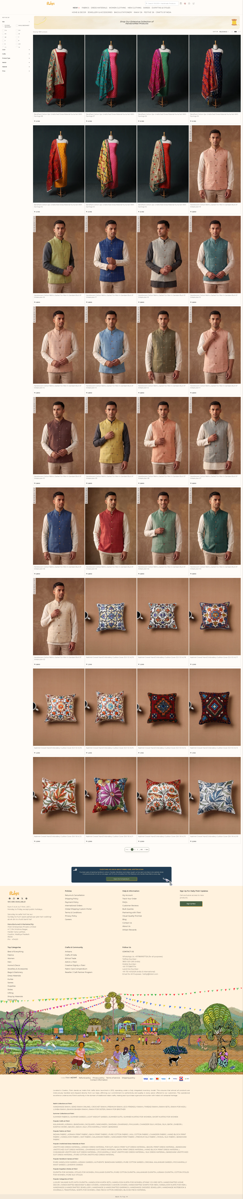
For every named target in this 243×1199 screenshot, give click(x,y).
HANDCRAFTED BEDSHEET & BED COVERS (79, 1185)
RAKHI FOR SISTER (97, 1109)
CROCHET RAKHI (99, 1107)
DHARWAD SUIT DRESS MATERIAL (101, 1150)
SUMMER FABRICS (61, 1117)
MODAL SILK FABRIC (166, 1137)
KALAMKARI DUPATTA (146, 1172)
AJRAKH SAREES (85, 1162)
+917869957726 (141, 957)
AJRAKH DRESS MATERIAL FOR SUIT (97, 1147)
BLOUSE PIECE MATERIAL (135, 1190)
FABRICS (85, 8)
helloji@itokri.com (150, 974)
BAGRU (71, 1127)
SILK (85, 1127)
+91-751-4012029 (129, 972)
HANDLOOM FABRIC (70, 1137)
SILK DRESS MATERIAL (155, 1152)
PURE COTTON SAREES (133, 1162)
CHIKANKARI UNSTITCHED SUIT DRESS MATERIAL (74, 1152)
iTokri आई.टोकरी (71, 1078)
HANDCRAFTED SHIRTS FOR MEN (143, 1185)
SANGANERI (101, 1124)
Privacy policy (98, 1078)
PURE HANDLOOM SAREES (65, 1162)
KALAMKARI (58, 1124)
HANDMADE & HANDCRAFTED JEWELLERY (72, 1187)
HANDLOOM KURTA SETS (100, 1182)
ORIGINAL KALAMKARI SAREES (158, 1162)
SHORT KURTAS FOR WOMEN (165, 1117)
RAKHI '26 (138, 12)
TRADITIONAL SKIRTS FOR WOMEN (79, 1190)
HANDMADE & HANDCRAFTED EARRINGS (110, 1187)
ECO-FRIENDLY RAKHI (133, 1107)
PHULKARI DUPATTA (104, 1172)
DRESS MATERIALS (99, 8)
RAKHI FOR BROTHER (116, 1109)
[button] (193, 3)
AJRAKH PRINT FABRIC (78, 1134)
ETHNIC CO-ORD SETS (152, 1182)
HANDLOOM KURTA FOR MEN (172, 1185)
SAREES (146, 8)
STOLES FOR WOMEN (84, 1172)
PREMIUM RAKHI (115, 1107)
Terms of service (113, 1078)
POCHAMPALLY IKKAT (97, 1127)
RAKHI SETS (164, 1107)
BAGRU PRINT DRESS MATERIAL (161, 1147)
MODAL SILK (160, 1124)
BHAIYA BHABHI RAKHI (77, 1109)
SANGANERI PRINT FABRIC (123, 1137)
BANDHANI (79, 1124)
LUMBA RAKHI (59, 1109)
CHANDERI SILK (147, 1124)
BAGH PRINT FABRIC (98, 1134)
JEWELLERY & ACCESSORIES (100, 12)
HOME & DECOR (79, 12)
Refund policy (85, 1078)
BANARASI (113, 1127)
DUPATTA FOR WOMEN (63, 1172)
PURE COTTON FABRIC (118, 1134)
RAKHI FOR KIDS (178, 1107)
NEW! (75, 8)
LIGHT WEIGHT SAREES (97, 1117)
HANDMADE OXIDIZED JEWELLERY (145, 1187)
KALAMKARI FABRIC (101, 1137)
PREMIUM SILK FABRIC (146, 1137)
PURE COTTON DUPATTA (124, 1172)
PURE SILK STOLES (74, 1175)
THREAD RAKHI (151, 1107)
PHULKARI (133, 1124)
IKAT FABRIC (85, 1137)
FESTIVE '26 (149, 12)
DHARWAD (123, 1124)
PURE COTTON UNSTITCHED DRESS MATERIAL (94, 1155)
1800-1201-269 (128, 962)
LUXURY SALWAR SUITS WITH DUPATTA (70, 1182)
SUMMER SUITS (115, 1117)
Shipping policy (128, 1078)
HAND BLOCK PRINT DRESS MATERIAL (162, 1150)
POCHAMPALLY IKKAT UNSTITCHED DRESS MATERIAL (121, 1152)
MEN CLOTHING (135, 8)
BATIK (170, 1124)
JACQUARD (90, 1124)
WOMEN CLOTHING (117, 8)
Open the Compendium (121, 879)
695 (142, 849)
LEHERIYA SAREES (75, 1165)
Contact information (99, 1080)
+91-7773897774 (129, 967)
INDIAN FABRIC (60, 1134)
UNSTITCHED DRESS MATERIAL (66, 1147)
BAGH (79, 1127)
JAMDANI (112, 1124)
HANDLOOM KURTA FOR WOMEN (127, 1182)
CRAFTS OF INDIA (163, 12)
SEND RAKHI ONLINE (81, 1107)
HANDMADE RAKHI (61, 1107)
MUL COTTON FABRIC (139, 1134)
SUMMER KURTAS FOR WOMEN (137, 1117)
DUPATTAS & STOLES (161, 8)
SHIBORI (177, 1124)
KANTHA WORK (60, 1127)
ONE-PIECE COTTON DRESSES (109, 1190)
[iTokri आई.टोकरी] (50, 3)
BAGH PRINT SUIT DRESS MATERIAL (129, 1147)
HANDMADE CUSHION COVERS (113, 1185)
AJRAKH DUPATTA (165, 1172)
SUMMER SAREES (78, 1117)
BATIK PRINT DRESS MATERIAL (130, 1150)
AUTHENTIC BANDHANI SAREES (108, 1162)
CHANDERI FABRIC (158, 1134)
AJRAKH (68, 1124)
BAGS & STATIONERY (123, 12)
